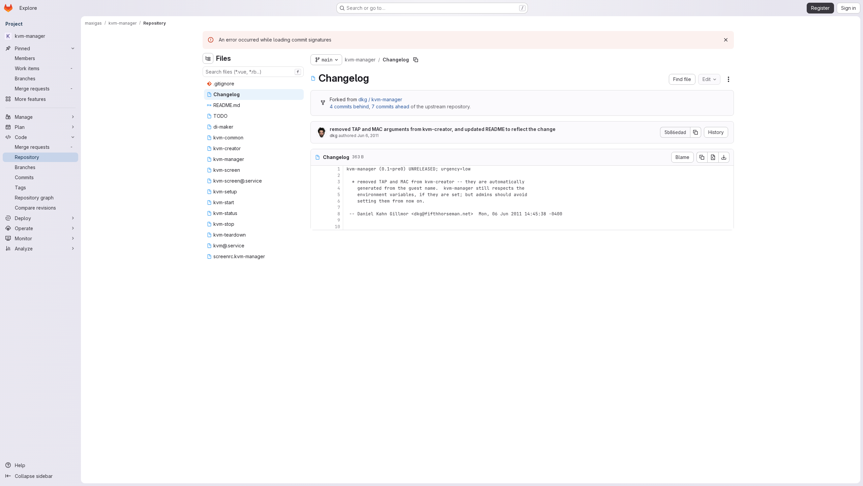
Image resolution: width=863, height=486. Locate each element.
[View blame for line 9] (317, 220)
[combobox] (253, 71)
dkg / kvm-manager (380, 99)
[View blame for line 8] (317, 214)
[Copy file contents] (701, 157)
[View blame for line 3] (317, 182)
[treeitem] (254, 83)
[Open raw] (713, 157)
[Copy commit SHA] (695, 132)
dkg (333, 135)
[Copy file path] (415, 59)
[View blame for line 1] (317, 169)
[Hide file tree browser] (208, 58)
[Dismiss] (726, 40)
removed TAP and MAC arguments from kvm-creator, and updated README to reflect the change (443, 129)
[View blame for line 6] (317, 201)
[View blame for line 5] (317, 194)
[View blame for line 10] (317, 226)
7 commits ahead (390, 106)
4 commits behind (349, 106)
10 (337, 227)
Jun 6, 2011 (368, 135)
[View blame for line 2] (317, 175)
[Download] (724, 157)
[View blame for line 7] (317, 207)
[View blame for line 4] (317, 188)
